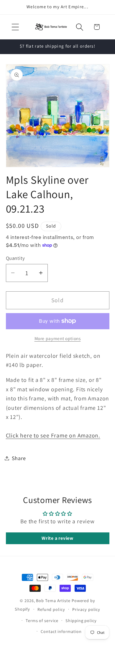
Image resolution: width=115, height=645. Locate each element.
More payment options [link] (57, 338)
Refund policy (51, 609)
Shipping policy (81, 620)
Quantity (15, 258)
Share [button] (19, 458)
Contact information (61, 631)
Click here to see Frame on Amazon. (53, 435)
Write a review (57, 538)
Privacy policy (86, 609)
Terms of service (42, 620)
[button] (15, 27)
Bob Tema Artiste (53, 600)
